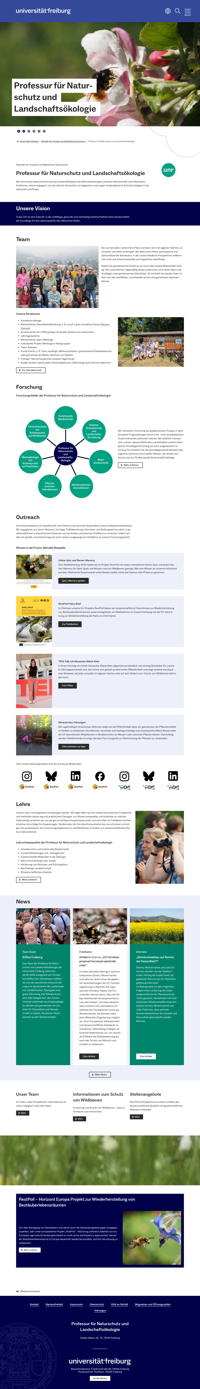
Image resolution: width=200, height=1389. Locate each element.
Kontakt (34, 1304)
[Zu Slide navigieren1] (23, 131)
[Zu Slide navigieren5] (44, 131)
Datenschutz (97, 1304)
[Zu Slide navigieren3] (33, 131)
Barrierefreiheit (54, 1304)
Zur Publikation (70, 624)
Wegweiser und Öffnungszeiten (152, 1304)
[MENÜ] (188, 11)
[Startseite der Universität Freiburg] (43, 11)
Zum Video (67, 685)
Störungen (100, 1310)
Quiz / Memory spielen (73, 580)
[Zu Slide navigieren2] (28, 131)
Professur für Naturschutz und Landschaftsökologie (55, 97)
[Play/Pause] (18, 131)
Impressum (76, 1304)
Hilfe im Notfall (119, 1304)
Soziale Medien (100, 1378)
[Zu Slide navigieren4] (39, 131)
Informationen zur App (73, 746)
